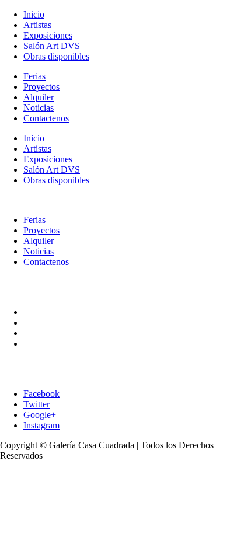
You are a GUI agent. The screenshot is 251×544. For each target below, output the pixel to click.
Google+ (39, 415)
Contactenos (46, 118)
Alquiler (38, 97)
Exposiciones (47, 35)
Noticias (38, 108)
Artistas (37, 25)
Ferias (34, 76)
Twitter (36, 404)
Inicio (33, 14)
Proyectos (41, 87)
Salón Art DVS (51, 46)
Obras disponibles (56, 56)
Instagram (41, 425)
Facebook (41, 394)
